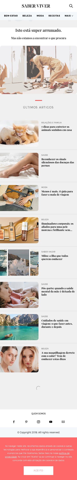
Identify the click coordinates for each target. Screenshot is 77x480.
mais (68, 16)
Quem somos (38, 413)
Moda (40, 16)
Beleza (27, 16)
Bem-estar (11, 16)
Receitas (54, 16)
